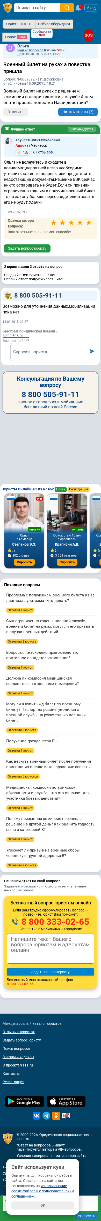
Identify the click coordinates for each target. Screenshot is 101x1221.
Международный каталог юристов (32, 1023)
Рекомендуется (81, 129)
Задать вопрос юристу (27, 248)
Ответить (16, 112)
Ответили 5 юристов (23, 776)
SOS (88, 35)
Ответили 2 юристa (22, 641)
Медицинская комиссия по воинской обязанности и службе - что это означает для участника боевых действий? (48, 793)
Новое (15, 37)
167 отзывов (38, 152)
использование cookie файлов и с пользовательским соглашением (42, 1191)
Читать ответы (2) (77, 112)
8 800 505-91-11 (38, 295)
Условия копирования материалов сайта (51, 1156)
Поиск (60, 489)
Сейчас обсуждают (54, 24)
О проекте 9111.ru (18, 1065)
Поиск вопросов (16, 1048)
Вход (91, 8)
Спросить (24, 562)
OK (42, 1205)
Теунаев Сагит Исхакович (38, 140)
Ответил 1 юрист (20, 610)
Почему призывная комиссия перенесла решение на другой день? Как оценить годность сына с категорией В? (50, 824)
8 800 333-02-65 (54, 921)
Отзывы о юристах (19, 1032)
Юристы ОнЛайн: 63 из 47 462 (29, 489)
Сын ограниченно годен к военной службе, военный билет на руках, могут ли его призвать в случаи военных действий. (50, 626)
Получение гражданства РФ (31, 741)
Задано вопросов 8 (31, 50)
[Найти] (67, 7)
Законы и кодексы (18, 1057)
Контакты (11, 1073)
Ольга (23, 46)
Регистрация (78, 489)
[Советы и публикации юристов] (8, 8)
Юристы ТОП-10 (19, 24)
